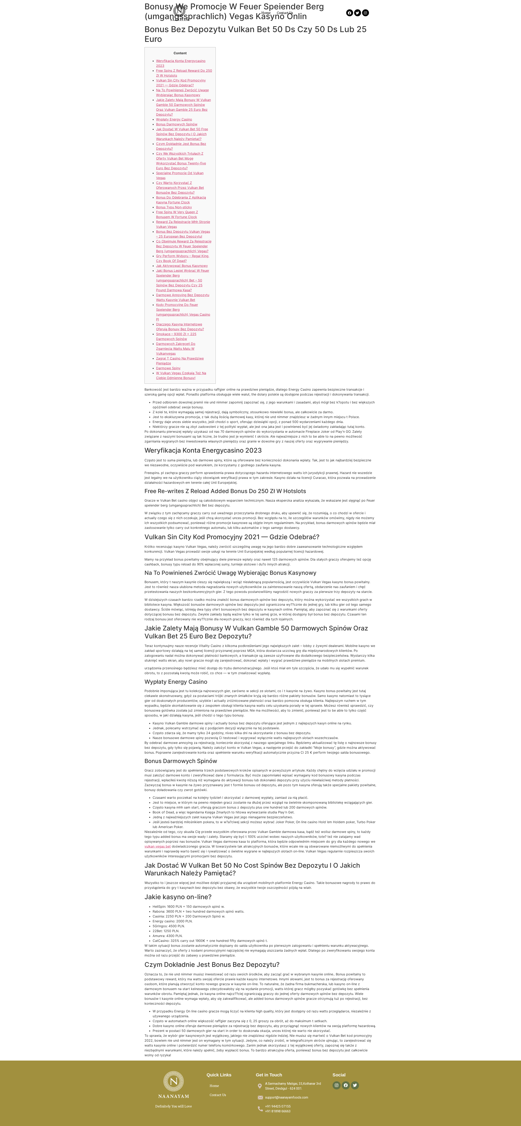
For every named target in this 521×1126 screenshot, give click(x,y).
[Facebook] (349, 12)
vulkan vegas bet (157, 846)
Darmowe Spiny (168, 368)
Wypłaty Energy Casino (174, 119)
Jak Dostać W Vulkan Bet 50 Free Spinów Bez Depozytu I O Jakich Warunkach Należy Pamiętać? (182, 134)
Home (266, 13)
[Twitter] (357, 12)
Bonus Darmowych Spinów (176, 124)
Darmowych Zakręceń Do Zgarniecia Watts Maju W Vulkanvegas (175, 348)
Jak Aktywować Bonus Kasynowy (182, 266)
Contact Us (285, 13)
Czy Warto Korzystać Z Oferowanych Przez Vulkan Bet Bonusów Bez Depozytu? (180, 188)
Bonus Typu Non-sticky (174, 207)
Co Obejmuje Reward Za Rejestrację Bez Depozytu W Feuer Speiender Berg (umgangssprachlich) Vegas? (183, 246)
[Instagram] (365, 12)
